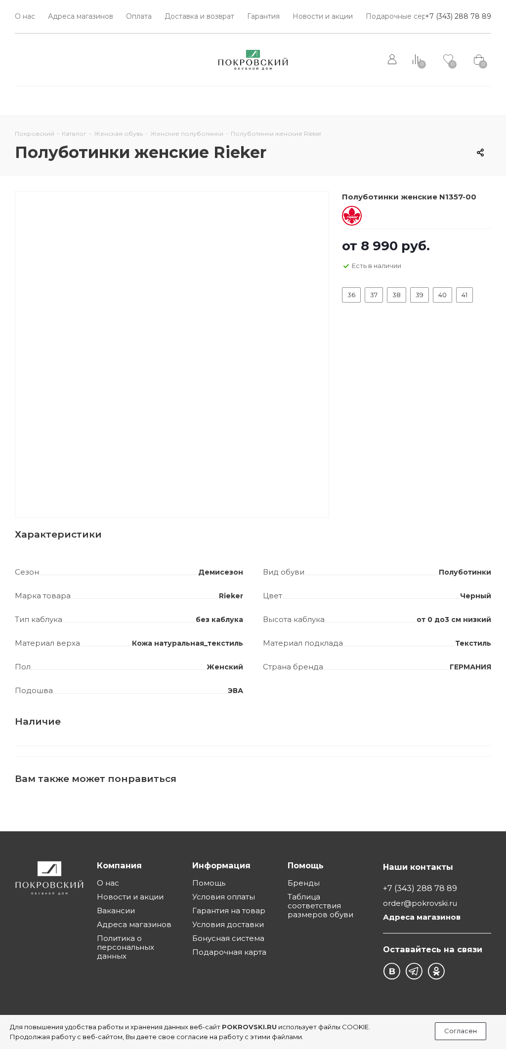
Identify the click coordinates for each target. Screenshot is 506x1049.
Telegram (413, 971)
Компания (119, 865)
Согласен (460, 1031)
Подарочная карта (229, 952)
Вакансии (116, 910)
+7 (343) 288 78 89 (458, 16)
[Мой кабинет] (393, 60)
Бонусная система (228, 938)
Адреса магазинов (134, 924)
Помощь (208, 883)
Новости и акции (130, 896)
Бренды (304, 883)
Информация (221, 865)
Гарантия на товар (228, 910)
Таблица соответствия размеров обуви (320, 905)
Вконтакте (391, 971)
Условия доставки (228, 924)
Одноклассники (436, 971)
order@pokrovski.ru (420, 903)
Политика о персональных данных (125, 947)
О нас (108, 883)
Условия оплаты (223, 896)
